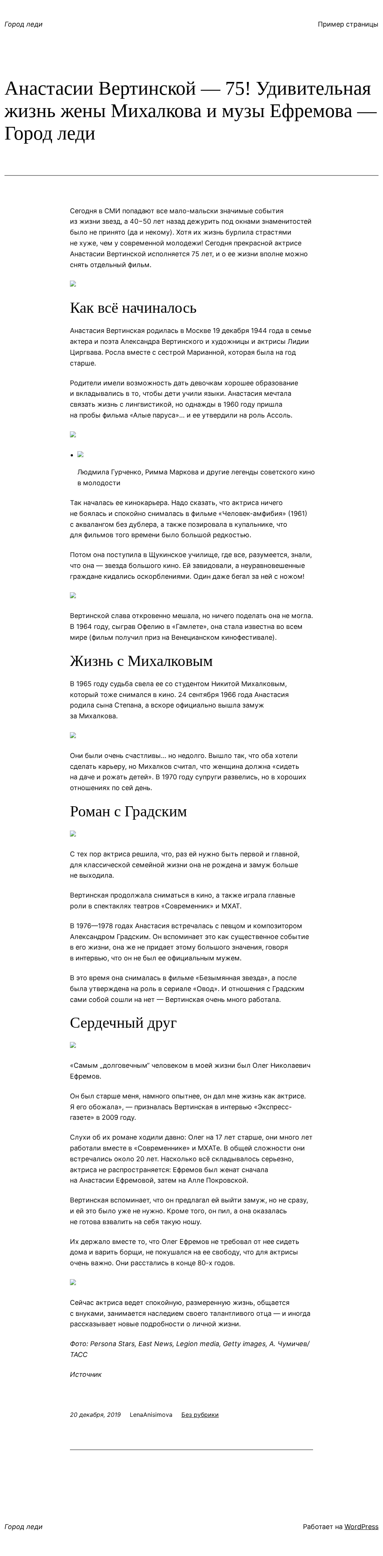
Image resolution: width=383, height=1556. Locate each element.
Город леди (23, 24)
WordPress (361, 1527)
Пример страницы (348, 24)
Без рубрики (200, 1414)
